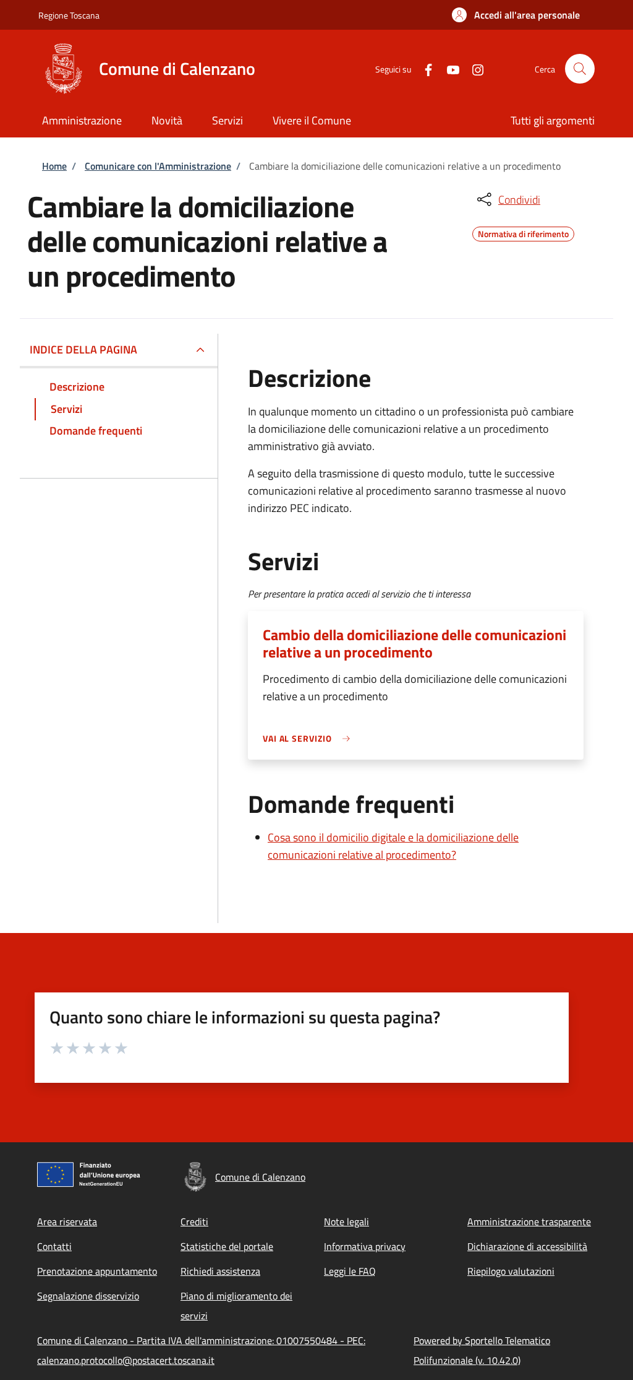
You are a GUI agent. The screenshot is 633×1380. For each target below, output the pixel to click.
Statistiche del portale (227, 1246)
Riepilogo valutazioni (510, 1271)
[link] (310, 738)
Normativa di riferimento (523, 232)
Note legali (346, 1221)
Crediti (194, 1221)
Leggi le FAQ (350, 1271)
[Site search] (580, 69)
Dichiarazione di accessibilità (527, 1246)
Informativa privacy (365, 1246)
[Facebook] (423, 68)
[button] (516, 15)
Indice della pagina (83, 349)
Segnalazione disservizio (88, 1295)
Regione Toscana (69, 15)
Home (54, 165)
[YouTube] (448, 68)
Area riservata (67, 1221)
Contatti (54, 1246)
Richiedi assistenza (220, 1271)
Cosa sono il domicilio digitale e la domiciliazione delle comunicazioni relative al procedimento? (393, 846)
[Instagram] (473, 68)
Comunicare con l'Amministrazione (158, 165)
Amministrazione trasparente (529, 1221)
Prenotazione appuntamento (97, 1271)
